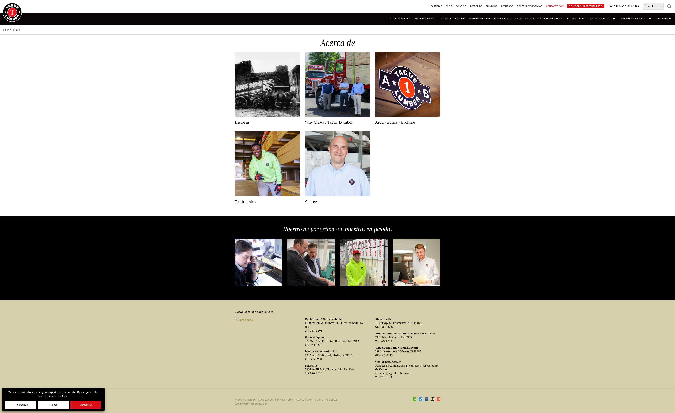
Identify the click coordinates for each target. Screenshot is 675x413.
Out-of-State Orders (388, 361)
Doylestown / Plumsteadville (323, 319)
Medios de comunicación (321, 351)
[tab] (440, 18)
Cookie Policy (304, 400)
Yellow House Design (255, 404)
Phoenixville (383, 319)
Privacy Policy (285, 400)
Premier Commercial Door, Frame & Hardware (405, 333)
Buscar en (669, 6)
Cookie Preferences (326, 400)
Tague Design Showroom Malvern (396, 347)
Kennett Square (315, 337)
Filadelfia (311, 365)
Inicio (5, 29)
